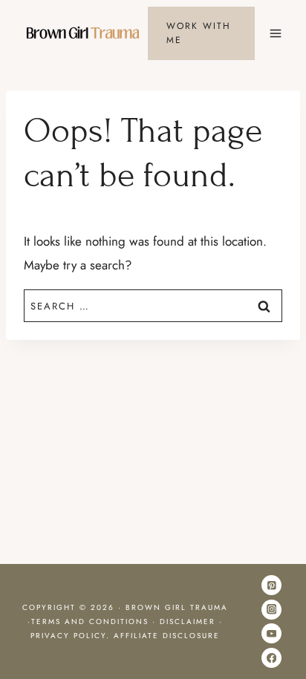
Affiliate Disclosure (167, 635)
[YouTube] (271, 633)
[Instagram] (271, 610)
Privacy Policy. (72, 635)
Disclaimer (187, 621)
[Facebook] (271, 658)
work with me (198, 33)
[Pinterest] (271, 585)
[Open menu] (275, 33)
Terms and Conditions (90, 621)
